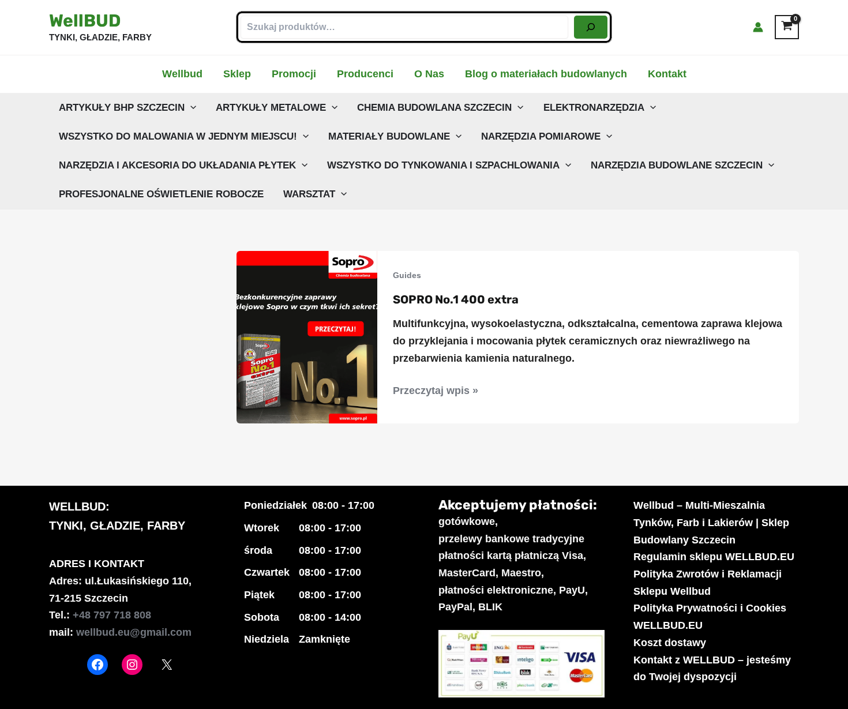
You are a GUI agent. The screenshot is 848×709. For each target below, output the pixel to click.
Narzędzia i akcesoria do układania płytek (177, 165)
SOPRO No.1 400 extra (456, 299)
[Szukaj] (590, 27)
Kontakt (667, 74)
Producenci (365, 74)
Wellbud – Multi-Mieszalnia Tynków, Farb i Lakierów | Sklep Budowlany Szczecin (711, 522)
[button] (190, 107)
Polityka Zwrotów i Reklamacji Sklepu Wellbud (707, 582)
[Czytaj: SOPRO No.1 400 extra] (307, 336)
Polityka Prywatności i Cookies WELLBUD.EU (709, 616)
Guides (407, 275)
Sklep (237, 74)
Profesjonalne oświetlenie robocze (161, 194)
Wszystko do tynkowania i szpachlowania (443, 165)
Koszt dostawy (669, 642)
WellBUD (85, 20)
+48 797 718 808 (112, 615)
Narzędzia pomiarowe (541, 136)
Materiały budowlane (389, 136)
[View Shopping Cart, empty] (787, 27)
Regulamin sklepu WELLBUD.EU (713, 556)
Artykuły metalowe (271, 107)
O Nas (429, 74)
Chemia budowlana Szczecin (434, 107)
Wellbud (182, 74)
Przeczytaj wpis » (435, 392)
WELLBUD (77, 506)
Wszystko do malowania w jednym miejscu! (178, 136)
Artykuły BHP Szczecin (122, 107)
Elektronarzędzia (593, 107)
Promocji (294, 74)
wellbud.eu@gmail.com (134, 632)
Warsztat (309, 194)
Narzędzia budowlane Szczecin (677, 165)
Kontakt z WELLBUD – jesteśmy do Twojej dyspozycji (712, 668)
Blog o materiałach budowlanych (546, 74)
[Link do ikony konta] (758, 27)
